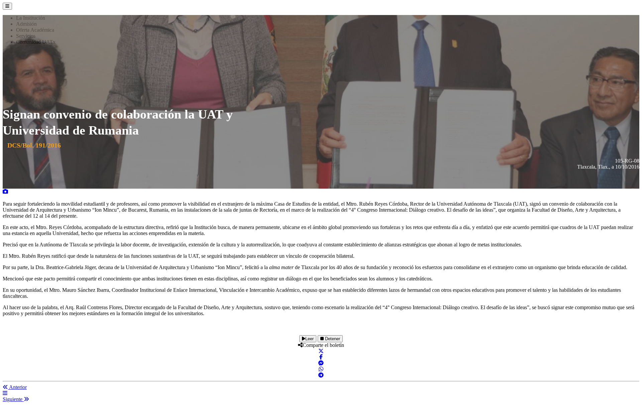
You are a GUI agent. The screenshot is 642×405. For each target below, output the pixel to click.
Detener (332, 338)
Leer (309, 338)
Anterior (17, 387)
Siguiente (13, 399)
